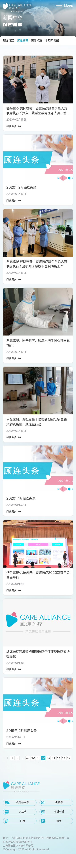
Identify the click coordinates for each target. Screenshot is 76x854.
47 (69, 757)
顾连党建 (8, 41)
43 (48, 757)
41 (38, 757)
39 (27, 757)
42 (43, 757)
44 (53, 757)
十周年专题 (52, 41)
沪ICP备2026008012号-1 (17, 841)
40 (33, 757)
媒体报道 (36, 41)
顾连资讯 (22, 41)
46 (63, 757)
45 (58, 757)
